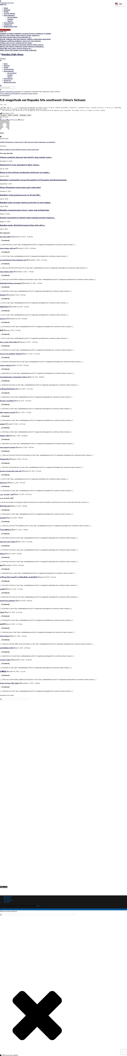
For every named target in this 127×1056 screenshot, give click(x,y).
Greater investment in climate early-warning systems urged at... (27, 218)
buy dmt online (5, 237)
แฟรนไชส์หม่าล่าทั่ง (6, 648)
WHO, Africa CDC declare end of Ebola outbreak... (18, 50)
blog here (3, 483)
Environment (15, 91)
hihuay (2, 554)
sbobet (2, 424)
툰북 (1, 330)
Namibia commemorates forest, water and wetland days (24, 210)
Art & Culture (12, 17)
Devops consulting (7, 401)
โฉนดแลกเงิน (4, 459)
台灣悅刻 (3, 671)
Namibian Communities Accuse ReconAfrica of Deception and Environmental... (33, 180)
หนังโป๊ (2, 624)
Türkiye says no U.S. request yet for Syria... (16, 43)
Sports (10, 21)
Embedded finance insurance (10, 283)
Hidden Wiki (4, 436)
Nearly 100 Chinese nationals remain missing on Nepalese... (22, 46)
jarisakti (3, 518)
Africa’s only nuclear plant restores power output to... (20, 35)
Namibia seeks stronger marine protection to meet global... (25, 202)
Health (6, 12)
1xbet (2, 612)
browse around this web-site (11, 471)
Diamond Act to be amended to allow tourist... (20, 165)
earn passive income (7, 447)
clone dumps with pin (8, 248)
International (8, 23)
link (1, 565)
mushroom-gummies (7, 601)
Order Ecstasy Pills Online (9, 683)
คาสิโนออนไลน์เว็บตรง (7, 389)
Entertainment (9, 15)
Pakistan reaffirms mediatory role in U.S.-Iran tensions (20, 41)
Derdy (2, 133)
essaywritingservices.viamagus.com (13, 260)
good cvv (3, 319)
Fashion (10, 19)
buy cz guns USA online (8, 342)
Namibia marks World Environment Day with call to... (22, 225)
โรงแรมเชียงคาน (5, 530)
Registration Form (10, 26)
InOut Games (5, 636)
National (7, 10)
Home (6, 8)
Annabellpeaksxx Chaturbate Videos (13, 377)
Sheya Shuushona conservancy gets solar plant (20, 187)
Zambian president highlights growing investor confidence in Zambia (25, 33)
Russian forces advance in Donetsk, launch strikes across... (22, 45)
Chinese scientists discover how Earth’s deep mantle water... (26, 157)
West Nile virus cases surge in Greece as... (16, 48)
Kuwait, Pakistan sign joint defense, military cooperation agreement (25, 39)
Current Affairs (9, 13)
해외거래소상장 (5, 506)
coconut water (5, 660)
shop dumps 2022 (6, 272)
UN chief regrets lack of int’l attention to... (16, 37)
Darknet (3, 295)
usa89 (2, 589)
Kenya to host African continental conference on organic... (25, 172)
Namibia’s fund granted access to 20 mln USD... (20, 195)
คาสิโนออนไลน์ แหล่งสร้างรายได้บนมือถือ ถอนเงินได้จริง (18, 577)
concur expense (6, 365)
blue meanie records (7, 412)
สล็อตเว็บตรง (4, 307)
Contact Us (8, 25)
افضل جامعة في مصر (7, 494)
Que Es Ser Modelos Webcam (11, 354)
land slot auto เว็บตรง (8, 542)
